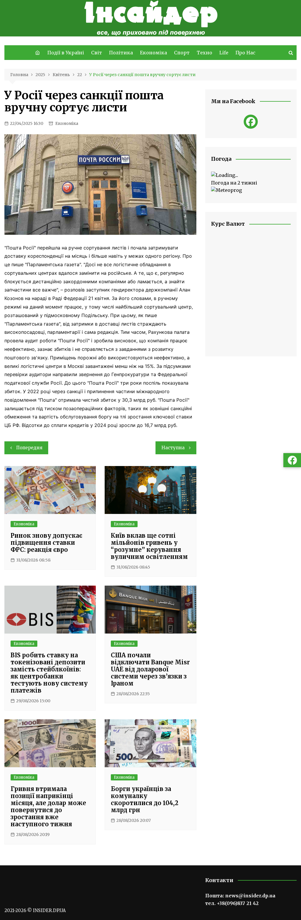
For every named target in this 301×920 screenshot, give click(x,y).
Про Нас (245, 53)
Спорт (182, 53)
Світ (96, 53)
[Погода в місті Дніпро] (251, 175)
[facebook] (251, 122)
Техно (204, 53)
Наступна (173, 447)
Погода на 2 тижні (234, 183)
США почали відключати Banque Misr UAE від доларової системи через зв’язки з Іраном (150, 669)
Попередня (29, 447)
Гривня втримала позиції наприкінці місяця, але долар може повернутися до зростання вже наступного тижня (48, 806)
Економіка (153, 53)
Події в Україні (65, 53)
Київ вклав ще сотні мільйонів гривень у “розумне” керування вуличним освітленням (149, 546)
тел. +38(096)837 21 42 (232, 903)
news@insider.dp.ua (250, 896)
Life (223, 53)
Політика (121, 53)
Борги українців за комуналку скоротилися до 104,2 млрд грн (144, 799)
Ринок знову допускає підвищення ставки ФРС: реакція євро (46, 542)
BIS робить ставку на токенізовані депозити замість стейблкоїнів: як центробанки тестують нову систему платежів (49, 672)
